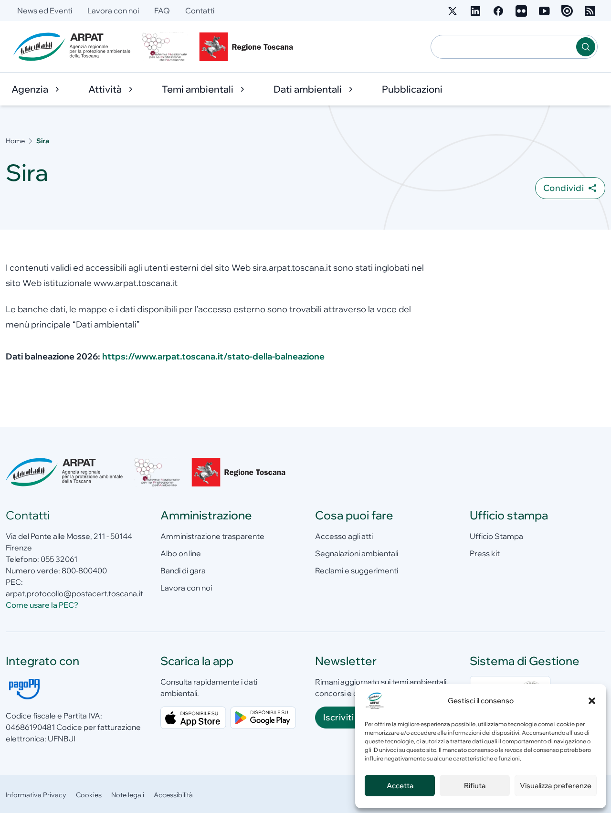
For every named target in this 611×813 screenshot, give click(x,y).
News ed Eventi (44, 10)
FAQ (162, 10)
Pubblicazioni (412, 89)
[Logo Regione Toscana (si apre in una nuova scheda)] (248, 46)
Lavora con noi (113, 10)
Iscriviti (338, 717)
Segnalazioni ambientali (356, 553)
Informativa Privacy (36, 795)
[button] (592, 701)
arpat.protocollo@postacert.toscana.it (74, 593)
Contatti (199, 10)
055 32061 (59, 559)
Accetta (400, 785)
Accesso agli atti (344, 536)
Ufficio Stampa (496, 536)
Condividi (563, 187)
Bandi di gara (183, 570)
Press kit (485, 553)
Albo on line (180, 553)
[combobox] (503, 46)
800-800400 (84, 570)
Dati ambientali (308, 89)
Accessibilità (173, 795)
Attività (105, 89)
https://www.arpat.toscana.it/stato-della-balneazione (213, 356)
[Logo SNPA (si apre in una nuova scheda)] (165, 46)
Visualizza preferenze (555, 785)
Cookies (89, 795)
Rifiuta (474, 785)
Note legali (127, 795)
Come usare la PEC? (42, 605)
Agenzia (29, 89)
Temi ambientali (197, 89)
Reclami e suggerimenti (356, 570)
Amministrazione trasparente (212, 536)
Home (15, 141)
